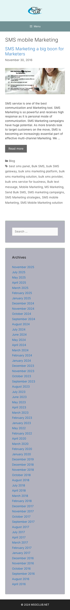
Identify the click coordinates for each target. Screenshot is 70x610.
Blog (12, 161)
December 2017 (23, 506)
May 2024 (19, 340)
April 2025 (19, 282)
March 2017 (20, 542)
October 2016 (21, 568)
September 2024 (23, 319)
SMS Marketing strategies (22, 197)
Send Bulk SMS (15, 192)
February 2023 (22, 417)
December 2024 (23, 303)
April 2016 (19, 584)
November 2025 (23, 267)
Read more (15, 148)
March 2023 (20, 412)
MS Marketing (54, 187)
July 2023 (18, 392)
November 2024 (23, 308)
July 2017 (18, 532)
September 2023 (23, 381)
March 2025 (20, 288)
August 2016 (20, 579)
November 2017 (23, 511)
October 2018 (21, 475)
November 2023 (23, 371)
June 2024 (19, 334)
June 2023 (19, 397)
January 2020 (21, 454)
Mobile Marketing (31, 187)
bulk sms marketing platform (37, 171)
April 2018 (19, 490)
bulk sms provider (50, 176)
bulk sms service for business (25, 181)
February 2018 (22, 501)
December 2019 (23, 459)
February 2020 (22, 449)
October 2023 (21, 376)
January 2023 (21, 423)
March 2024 (20, 350)
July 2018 (18, 485)
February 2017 (22, 547)
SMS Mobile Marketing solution (41, 202)
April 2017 (19, 537)
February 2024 (22, 355)
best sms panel (19, 166)
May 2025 (19, 277)
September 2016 (23, 573)
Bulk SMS (38, 166)
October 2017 (21, 516)
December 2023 (23, 365)
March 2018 (20, 496)
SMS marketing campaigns (46, 192)
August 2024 (21, 324)
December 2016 (23, 558)
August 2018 (20, 480)
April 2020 (19, 438)
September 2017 (23, 521)
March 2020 (20, 444)
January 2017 (21, 553)
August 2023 (21, 386)
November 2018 (23, 469)
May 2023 (19, 402)
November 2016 (23, 563)
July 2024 (18, 329)
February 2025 (22, 293)
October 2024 (21, 313)
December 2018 (23, 464)
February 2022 (22, 433)
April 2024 (19, 345)
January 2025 (21, 298)
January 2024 (21, 360)
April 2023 (19, 407)
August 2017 (20, 527)
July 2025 (18, 272)
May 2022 (19, 428)
